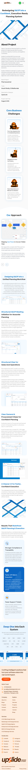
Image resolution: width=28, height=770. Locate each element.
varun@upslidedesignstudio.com (12, 689)
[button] (19, 469)
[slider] (14, 469)
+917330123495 (7, 687)
